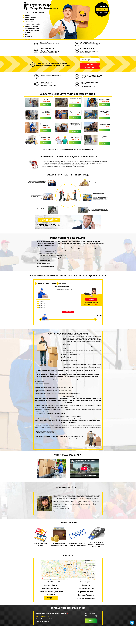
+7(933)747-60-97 (102, 6)
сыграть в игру (89, 67)
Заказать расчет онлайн (32, 24)
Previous (39, 469)
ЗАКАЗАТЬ (91, 299)
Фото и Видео (29, 37)
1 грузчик (41, 301)
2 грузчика (42, 303)
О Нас (26, 34)
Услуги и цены (29, 22)
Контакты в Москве (50, 598)
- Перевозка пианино (85, 592)
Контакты (28, 39)
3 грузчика (42, 305)
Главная (27, 15)
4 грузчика (42, 307)
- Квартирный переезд (85, 595)
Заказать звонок (91, 621)
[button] (35, 508)
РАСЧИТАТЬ (68, 312)
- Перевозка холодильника (85, 598)
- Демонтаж (85, 585)
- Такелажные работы (85, 588)
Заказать (102, 9)
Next (64, 469)
